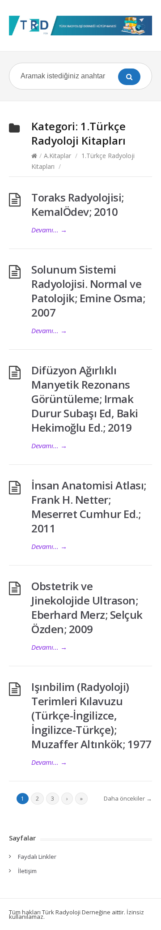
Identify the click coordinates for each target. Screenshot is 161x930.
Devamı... (49, 229)
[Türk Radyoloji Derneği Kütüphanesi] (80, 25)
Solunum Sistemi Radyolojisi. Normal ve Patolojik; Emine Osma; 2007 (88, 291)
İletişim (27, 871)
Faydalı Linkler (37, 857)
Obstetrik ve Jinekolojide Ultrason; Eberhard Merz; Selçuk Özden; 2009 (87, 607)
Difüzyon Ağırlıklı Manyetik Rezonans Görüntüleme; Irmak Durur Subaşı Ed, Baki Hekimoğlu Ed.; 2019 (84, 399)
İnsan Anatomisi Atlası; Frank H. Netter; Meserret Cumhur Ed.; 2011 (88, 507)
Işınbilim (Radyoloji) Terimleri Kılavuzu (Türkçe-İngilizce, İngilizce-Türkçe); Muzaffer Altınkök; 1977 (91, 715)
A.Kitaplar (57, 155)
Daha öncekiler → (128, 798)
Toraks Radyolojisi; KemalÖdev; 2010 (77, 204)
